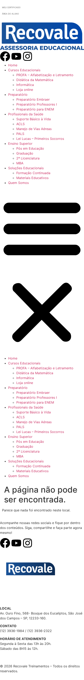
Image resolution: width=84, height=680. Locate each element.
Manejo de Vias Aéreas (34, 129)
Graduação (24, 153)
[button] (42, 270)
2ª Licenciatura (28, 158)
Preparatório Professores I (36, 104)
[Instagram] (27, 56)
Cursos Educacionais (24, 70)
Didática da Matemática (34, 80)
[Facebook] (5, 56)
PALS (20, 134)
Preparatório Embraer (33, 99)
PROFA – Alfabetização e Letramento (44, 75)
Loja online (24, 90)
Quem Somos (18, 183)
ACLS (20, 124)
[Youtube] (16, 56)
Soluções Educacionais (26, 168)
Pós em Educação (30, 148)
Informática (25, 85)
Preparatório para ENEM (35, 109)
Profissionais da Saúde (25, 114)
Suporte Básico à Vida (33, 119)
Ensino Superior (20, 143)
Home (12, 65)
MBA (19, 163)
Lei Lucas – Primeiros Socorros (40, 139)
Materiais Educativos (32, 178)
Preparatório (18, 94)
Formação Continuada (33, 173)
